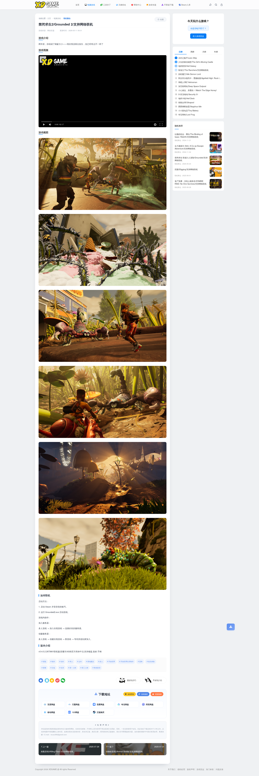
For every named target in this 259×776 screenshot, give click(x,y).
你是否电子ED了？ (198, 28)
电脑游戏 (91, 4)
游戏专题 (152, 4)
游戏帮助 (131, 694)
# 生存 (61, 667)
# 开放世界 (111, 661)
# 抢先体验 (151, 661)
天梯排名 (122, 4)
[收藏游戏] (41, 680)
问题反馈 (219, 769)
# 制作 (52, 661)
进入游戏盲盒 (198, 36)
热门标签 (210, 769)
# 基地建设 (90, 661)
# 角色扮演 (96, 667)
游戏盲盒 (200, 769)
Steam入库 (185, 4)
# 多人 (100, 661)
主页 (49, 18)
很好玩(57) (131, 680)
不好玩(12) (157, 680)
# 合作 (79, 661)
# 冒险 (44, 661)
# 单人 (70, 661)
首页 (77, 4)
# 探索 (44, 667)
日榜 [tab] (181, 51)
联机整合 (67, 18)
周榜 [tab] (192, 51)
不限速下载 (168, 4)
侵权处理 (181, 769)
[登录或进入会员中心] (221, 4)
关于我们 (171, 769)
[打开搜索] (216, 4)
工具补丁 (107, 4)
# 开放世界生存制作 (126, 661)
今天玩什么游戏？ (198, 21)
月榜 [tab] (204, 51)
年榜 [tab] (216, 51)
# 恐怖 (140, 661)
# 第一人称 (72, 667)
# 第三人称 (84, 667)
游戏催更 (144, 694)
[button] (210, 4)
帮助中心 (137, 4)
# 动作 (61, 661)
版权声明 (191, 769)
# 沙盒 (52, 667)
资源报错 (158, 694)
